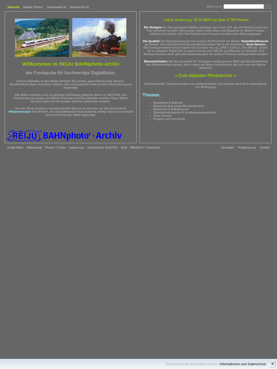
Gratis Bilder (15, 147)
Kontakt (265, 147)
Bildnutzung (34, 147)
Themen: (152, 95)
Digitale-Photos (33, 7)
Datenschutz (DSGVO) (102, 147)
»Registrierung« (19, 111)
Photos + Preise (55, 147)
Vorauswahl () (57, 7)
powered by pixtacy (138, 147)
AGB (124, 147)
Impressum (76, 147)
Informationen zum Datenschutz (243, 364)
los (268, 6)
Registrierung (247, 147)
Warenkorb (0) (79, 7)
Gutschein (153, 147)
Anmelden (227, 147)
